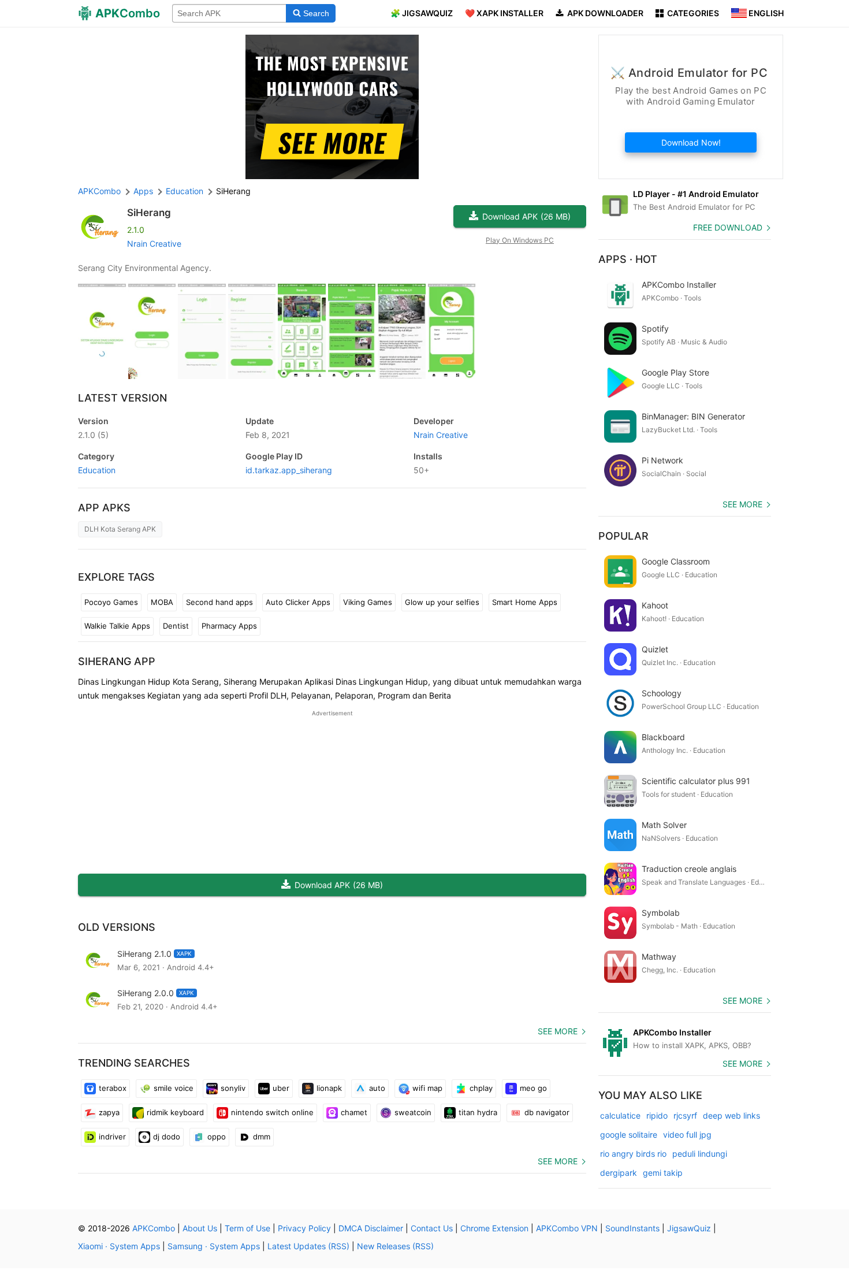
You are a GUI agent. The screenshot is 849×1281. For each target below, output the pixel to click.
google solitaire (628, 1134)
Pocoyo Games (111, 602)
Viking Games (367, 602)
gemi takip (663, 1173)
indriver (112, 1136)
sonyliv (233, 1088)
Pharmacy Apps (229, 625)
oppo (216, 1136)
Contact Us (432, 1228)
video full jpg (687, 1134)
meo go (533, 1088)
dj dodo (166, 1136)
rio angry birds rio (633, 1154)
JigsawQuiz (689, 1228)
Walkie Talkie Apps (117, 625)
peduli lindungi (699, 1154)
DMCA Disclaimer (370, 1228)
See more (558, 1031)
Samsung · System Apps (213, 1246)
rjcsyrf (685, 1115)
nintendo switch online (272, 1112)
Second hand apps (219, 602)
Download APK (526, 216)
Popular (623, 536)
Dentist (176, 625)
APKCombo (99, 191)
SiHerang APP (116, 661)
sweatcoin (412, 1112)
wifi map (427, 1088)
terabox (112, 1088)
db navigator (546, 1112)
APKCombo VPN (567, 1228)
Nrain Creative (154, 243)
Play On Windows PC (520, 240)
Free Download (727, 227)
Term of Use (247, 1228)
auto (377, 1088)
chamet (354, 1112)
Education (97, 470)
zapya (109, 1112)
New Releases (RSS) (395, 1246)
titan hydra (478, 1112)
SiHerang (149, 212)
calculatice (620, 1115)
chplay (481, 1088)
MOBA (162, 602)
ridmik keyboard (175, 1112)
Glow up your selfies (442, 602)
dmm (261, 1136)
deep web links (731, 1115)
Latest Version (122, 398)
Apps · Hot (627, 259)
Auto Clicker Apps (298, 602)
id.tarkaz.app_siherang (288, 470)
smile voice (173, 1088)
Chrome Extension (494, 1228)
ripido (657, 1115)
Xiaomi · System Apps (119, 1246)
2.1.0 (93, 435)
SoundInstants (632, 1228)
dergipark (618, 1173)
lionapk (329, 1088)
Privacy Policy (304, 1228)
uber (281, 1088)
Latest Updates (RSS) (308, 1246)
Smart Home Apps (524, 602)
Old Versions (116, 927)
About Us (200, 1228)
